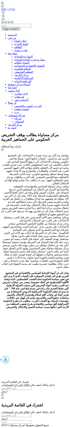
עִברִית (12, 9)
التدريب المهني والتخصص (28, 106)
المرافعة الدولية (22, 81)
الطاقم (18, 47)
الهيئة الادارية (21, 44)
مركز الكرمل (21, 75)
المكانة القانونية (22, 68)
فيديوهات (19, 96)
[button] (5, 360)
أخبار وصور (14, 90)
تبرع (16, 112)
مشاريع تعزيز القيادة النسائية (29, 59)
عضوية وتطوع (21, 109)
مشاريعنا (12, 53)
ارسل (4, 391)
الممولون (19, 121)
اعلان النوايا (20, 41)
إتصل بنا (12, 127)
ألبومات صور (21, 99)
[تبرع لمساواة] (2, 394)
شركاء (17, 118)
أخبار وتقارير (21, 93)
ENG (4, 9)
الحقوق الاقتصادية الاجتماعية (29, 65)
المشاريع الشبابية (23, 56)
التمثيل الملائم (21, 62)
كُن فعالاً (12, 103)
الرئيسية (12, 34)
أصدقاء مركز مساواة (19, 84)
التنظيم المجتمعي (23, 72)
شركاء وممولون (16, 115)
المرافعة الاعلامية (23, 78)
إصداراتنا (12, 87)
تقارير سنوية (21, 50)
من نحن (12, 38)
